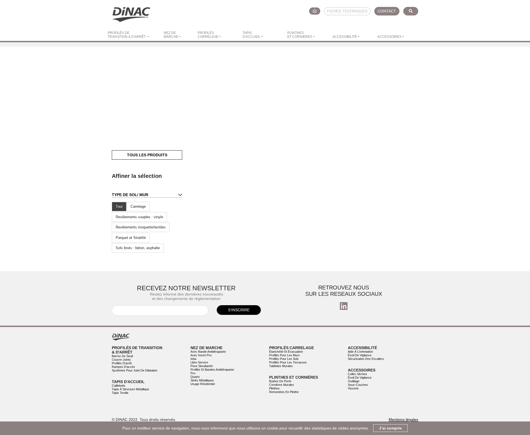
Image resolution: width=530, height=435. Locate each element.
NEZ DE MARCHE (171, 35)
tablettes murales (281, 366)
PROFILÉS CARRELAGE (208, 35)
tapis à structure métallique (130, 389)
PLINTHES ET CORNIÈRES (299, 35)
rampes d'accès (123, 366)
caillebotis (118, 385)
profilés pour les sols (284, 358)
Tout (119, 206)
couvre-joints (121, 359)
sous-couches (358, 384)
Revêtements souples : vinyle (139, 217)
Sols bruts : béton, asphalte (138, 248)
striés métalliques (202, 380)
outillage (353, 381)
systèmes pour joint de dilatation (134, 370)
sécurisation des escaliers (366, 358)
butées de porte (280, 381)
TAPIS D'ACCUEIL (251, 35)
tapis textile (120, 392)
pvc (193, 373)
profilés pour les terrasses (288, 362)
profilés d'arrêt (122, 363)
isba (193, 358)
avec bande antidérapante (208, 351)
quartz (195, 376)
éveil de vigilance (360, 355)
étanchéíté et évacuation (286, 351)
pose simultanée (201, 366)
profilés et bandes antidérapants (212, 369)
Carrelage (138, 206)
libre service (199, 362)
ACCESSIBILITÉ (344, 37)
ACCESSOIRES (389, 37)
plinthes (274, 388)
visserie (353, 388)
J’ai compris (390, 428)
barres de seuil (122, 356)
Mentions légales (403, 419)
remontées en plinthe (284, 392)
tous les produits (147, 155)
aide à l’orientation (360, 351)
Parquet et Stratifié (131, 238)
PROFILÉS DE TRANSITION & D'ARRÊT (127, 35)
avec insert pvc (201, 355)
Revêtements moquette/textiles (141, 227)
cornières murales (281, 384)
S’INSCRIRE (239, 310)
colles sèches (357, 374)
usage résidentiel (202, 384)
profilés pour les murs (284, 355)
